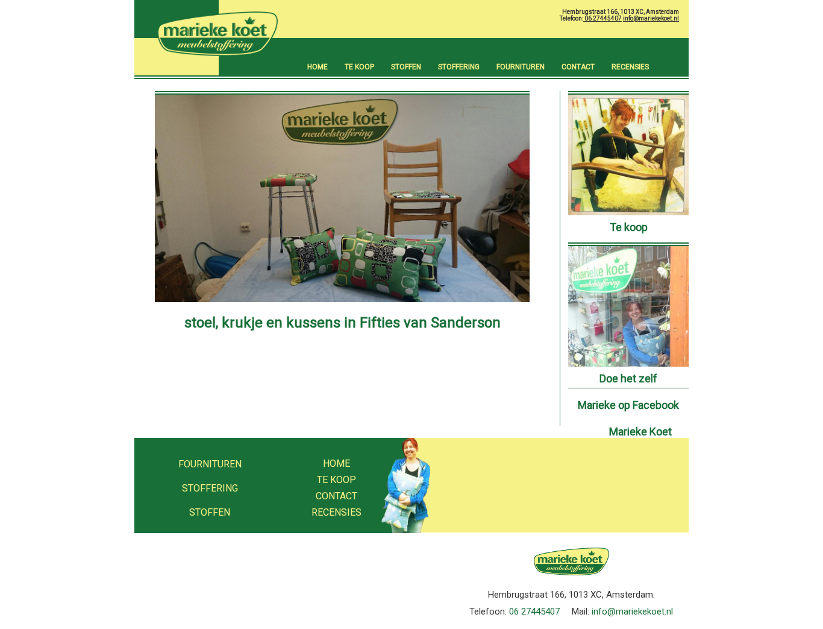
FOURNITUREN (520, 67)
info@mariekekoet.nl (651, 18)
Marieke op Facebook (628, 405)
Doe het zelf (628, 378)
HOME (317, 67)
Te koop (629, 227)
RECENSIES (630, 67)
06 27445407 (602, 18)
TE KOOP (359, 67)
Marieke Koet (640, 431)
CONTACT (578, 67)
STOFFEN (406, 67)
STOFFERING (459, 67)
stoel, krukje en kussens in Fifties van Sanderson (342, 322)
